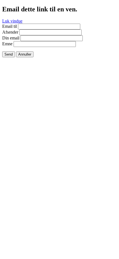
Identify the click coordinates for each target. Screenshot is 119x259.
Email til (9, 26)
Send (8, 54)
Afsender (10, 32)
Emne (7, 43)
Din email (10, 38)
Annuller (24, 54)
